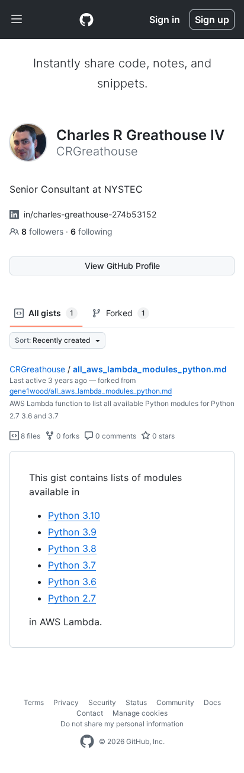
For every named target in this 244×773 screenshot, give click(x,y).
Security (102, 702)
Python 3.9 (72, 532)
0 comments (115, 435)
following (91, 231)
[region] (122, 550)
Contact (89, 713)
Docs (212, 702)
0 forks (66, 435)
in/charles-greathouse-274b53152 (90, 214)
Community (175, 702)
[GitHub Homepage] (87, 741)
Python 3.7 (72, 565)
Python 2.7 (72, 598)
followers (43, 231)
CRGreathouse (37, 369)
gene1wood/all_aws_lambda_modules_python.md (90, 390)
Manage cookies (140, 713)
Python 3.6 (72, 581)
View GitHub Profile (122, 266)
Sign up (212, 19)
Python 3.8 (72, 548)
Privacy (66, 702)
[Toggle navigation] (16, 19)
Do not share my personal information (122, 723)
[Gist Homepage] (86, 19)
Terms (34, 702)
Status (136, 702)
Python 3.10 (74, 515)
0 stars (162, 435)
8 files (29, 435)
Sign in (164, 19)
